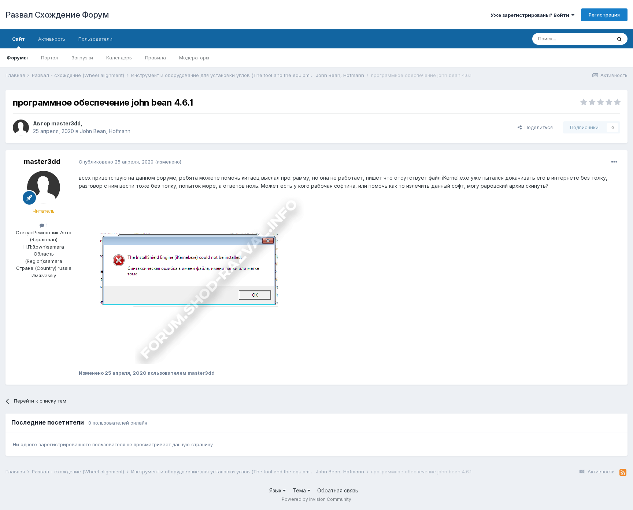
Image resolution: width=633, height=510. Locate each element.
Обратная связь (337, 490)
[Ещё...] (614, 162)
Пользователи (95, 39)
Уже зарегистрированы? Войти (531, 15)
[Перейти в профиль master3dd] (21, 128)
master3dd (66, 123)
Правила (155, 57)
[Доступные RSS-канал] (623, 472)
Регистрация (604, 15)
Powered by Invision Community (316, 499)
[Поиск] (619, 39)
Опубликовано (116, 162)
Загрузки (82, 57)
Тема (300, 490)
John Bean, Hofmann (105, 131)
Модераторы (194, 57)
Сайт (18, 39)
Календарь (119, 57)
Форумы (17, 57)
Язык (276, 490)
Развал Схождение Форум (57, 14)
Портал (49, 57)
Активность (51, 39)
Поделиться (537, 127)
